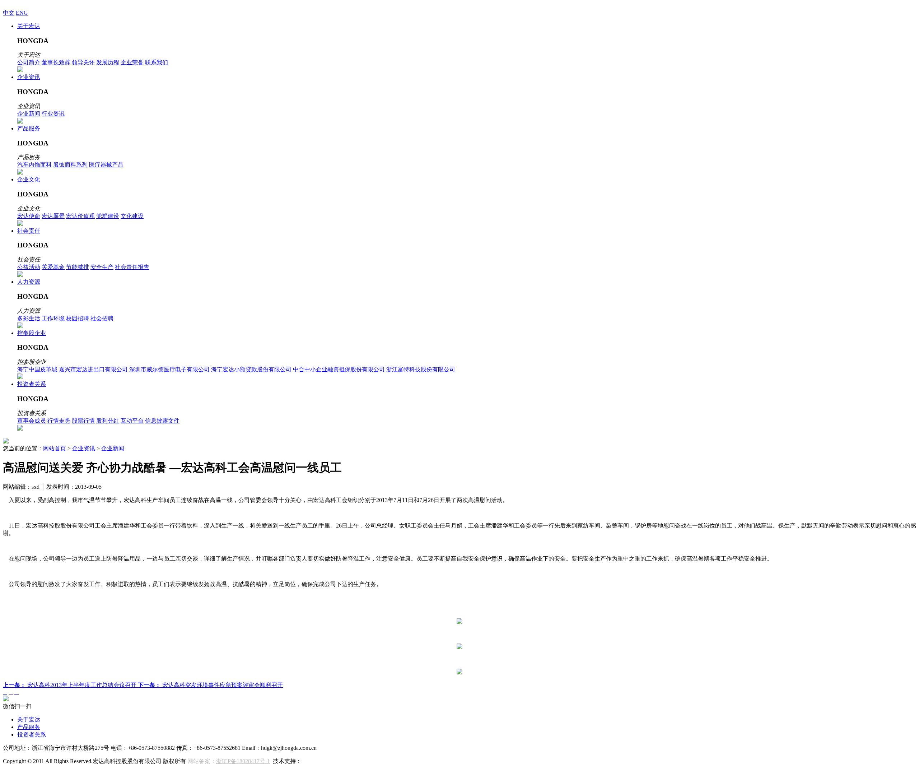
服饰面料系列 (70, 165)
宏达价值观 (80, 216)
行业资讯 (53, 114)
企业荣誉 (132, 62)
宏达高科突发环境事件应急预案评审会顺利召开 (210, 685)
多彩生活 (28, 318)
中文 (8, 13)
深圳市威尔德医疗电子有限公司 (169, 369)
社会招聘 (101, 318)
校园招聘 (77, 318)
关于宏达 (28, 26)
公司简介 (28, 62)
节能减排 (77, 267)
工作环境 (53, 318)
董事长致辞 (56, 62)
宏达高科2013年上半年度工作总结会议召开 (70, 685)
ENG (22, 13)
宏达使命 (28, 216)
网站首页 (54, 448)
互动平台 (132, 421)
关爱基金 (53, 267)
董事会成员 (31, 421)
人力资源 (28, 282)
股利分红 (107, 421)
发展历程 (107, 62)
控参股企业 (31, 333)
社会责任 (28, 231)
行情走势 (58, 421)
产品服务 (28, 128)
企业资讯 (28, 77)
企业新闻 (28, 114)
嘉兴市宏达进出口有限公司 (93, 369)
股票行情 (83, 421)
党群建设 (107, 216)
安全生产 (101, 267)
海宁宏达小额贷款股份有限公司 (251, 369)
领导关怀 (83, 62)
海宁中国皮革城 (37, 369)
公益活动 (28, 267)
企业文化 (28, 179)
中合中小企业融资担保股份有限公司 (339, 369)
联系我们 (156, 62)
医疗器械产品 (106, 165)
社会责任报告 (132, 267)
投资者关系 (31, 384)
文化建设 (132, 216)
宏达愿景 (53, 216)
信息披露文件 (162, 421)
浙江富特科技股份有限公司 (420, 369)
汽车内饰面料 (34, 165)
